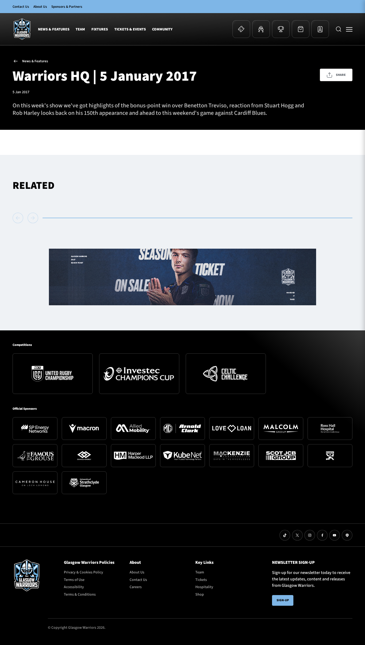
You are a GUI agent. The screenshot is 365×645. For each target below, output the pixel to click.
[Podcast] (347, 535)
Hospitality (204, 587)
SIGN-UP (283, 600)
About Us (40, 6)
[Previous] (19, 218)
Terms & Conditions (80, 594)
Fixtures (99, 29)
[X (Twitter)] (297, 535)
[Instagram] (309, 535)
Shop (199, 594)
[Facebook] (322, 535)
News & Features (53, 29)
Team (80, 29)
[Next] (33, 218)
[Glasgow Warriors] (22, 29)
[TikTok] (284, 535)
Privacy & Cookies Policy (83, 572)
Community (162, 29)
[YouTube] (334, 535)
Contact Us (21, 6)
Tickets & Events (130, 29)
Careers (136, 587)
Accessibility (74, 587)
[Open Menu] (349, 29)
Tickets (201, 580)
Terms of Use (74, 580)
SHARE (341, 75)
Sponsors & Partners (66, 6)
